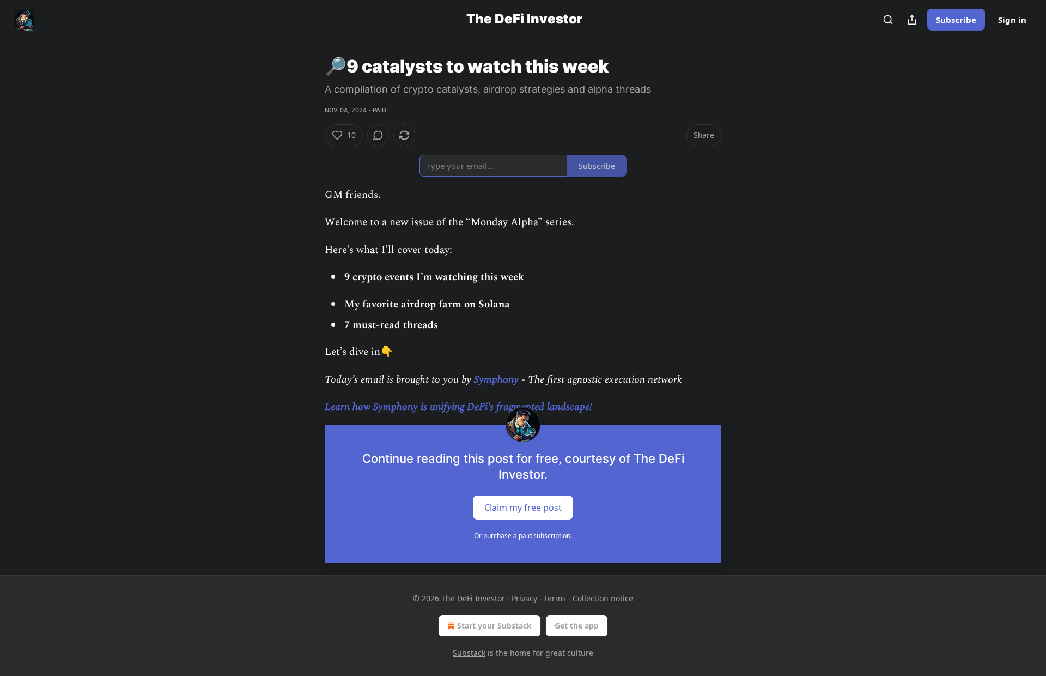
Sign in (1012, 19)
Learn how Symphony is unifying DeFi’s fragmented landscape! (458, 407)
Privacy (524, 598)
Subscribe (956, 19)
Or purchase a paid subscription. (523, 535)
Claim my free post (523, 507)
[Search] (888, 20)
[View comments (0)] (378, 135)
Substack (469, 653)
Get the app (577, 625)
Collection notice (603, 598)
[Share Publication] (912, 20)
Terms (555, 598)
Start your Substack (494, 625)
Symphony (497, 380)
